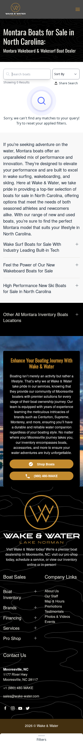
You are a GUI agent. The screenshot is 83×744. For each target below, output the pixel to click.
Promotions (53, 606)
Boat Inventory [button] (12, 594)
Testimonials (54, 611)
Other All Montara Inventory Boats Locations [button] (35, 317)
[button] (78, 9)
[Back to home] (15, 9)
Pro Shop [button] (12, 638)
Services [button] (11, 628)
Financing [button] (12, 618)
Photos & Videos (57, 616)
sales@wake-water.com (21, 696)
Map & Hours (54, 601)
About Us (52, 590)
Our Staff (51, 596)
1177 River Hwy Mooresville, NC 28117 (20, 677)
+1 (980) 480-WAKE (18, 687)
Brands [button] (10, 608)
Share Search (68, 83)
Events (50, 621)
